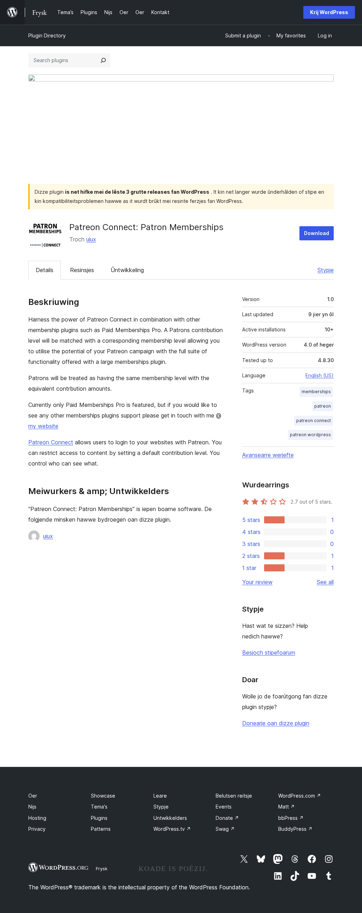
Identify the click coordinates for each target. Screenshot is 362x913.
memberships (316, 391)
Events (224, 807)
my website (43, 426)
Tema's (99, 807)
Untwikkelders (170, 818)
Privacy (37, 829)
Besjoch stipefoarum (268, 652)
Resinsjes (82, 270)
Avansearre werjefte (268, 454)
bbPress (291, 818)
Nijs (32, 807)
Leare (160, 796)
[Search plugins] (103, 60)
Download (316, 233)
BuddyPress (295, 829)
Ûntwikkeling (127, 270)
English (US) (319, 375)
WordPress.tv (172, 829)
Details (44, 270)
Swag (225, 829)
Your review (257, 581)
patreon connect (313, 420)
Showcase (103, 796)
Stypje (325, 270)
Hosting (37, 818)
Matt (286, 807)
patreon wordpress (310, 434)
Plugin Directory (47, 35)
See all (325, 581)
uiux (91, 239)
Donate (227, 818)
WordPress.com (299, 796)
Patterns (101, 829)
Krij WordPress (329, 12)
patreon (322, 406)
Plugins (99, 818)
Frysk (101, 868)
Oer (32, 796)
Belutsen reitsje (234, 796)
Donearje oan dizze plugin (275, 723)
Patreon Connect (50, 442)
